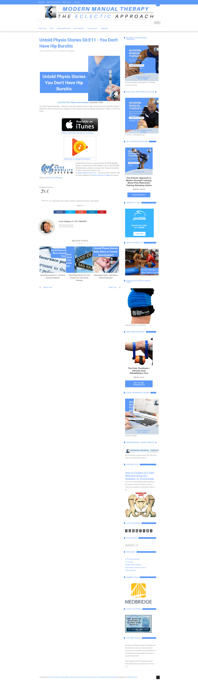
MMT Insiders (67, 2)
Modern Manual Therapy (101, 175)
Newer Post (47, 287)
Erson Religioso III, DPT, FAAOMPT (56, 51)
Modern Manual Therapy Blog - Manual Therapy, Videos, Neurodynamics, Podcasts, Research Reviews (83, 677)
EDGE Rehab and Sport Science (135, 567)
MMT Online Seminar (53, 2)
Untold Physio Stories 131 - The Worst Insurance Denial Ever (52, 276)
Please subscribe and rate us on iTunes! (78, 133)
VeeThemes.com (132, 677)
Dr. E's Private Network (132, 559)
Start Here (41, 2)
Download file (63, 102)
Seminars (104, 28)
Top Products (92, 28)
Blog (52, 28)
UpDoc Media (94, 201)
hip (50, 201)
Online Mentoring (63, 28)
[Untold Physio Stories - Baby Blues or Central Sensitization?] (106, 259)
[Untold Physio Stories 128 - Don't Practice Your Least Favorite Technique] (79, 259)
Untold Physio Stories (82, 201)
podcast (72, 201)
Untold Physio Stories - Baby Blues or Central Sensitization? (106, 276)
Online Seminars (130, 570)
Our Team (77, 2)
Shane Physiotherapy (54, 178)
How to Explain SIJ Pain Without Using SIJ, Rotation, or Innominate (139, 476)
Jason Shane (56, 201)
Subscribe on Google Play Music (77, 159)
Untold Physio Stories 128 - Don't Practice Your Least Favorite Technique (79, 277)
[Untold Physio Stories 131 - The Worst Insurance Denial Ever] (52, 259)
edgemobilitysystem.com (87, 173)
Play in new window (80, 102)
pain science (65, 201)
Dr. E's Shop (129, 562)
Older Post (113, 287)
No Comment (70, 51)
